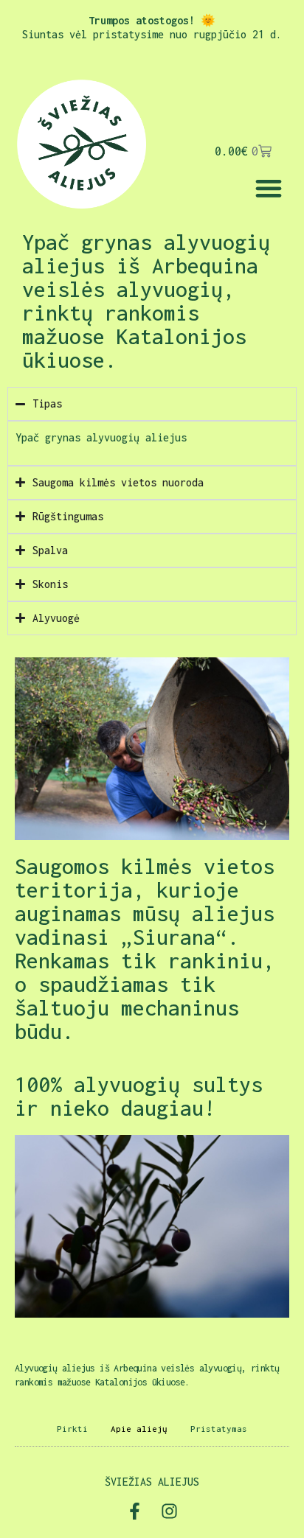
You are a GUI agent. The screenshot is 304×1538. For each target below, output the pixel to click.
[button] (268, 188)
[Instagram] (169, 1511)
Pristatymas (218, 1428)
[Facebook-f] (134, 1511)
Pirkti (72, 1428)
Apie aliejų (139, 1428)
